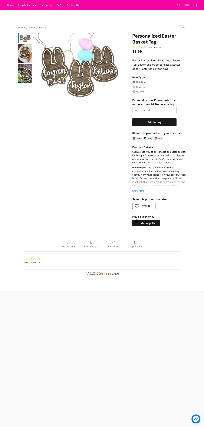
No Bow (140, 91)
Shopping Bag (135, 246)
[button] (179, 5)
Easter (42, 27)
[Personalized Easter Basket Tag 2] (25, 73)
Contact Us (73, 5)
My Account (68, 246)
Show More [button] (138, 190)
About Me (47, 5)
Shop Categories (27, 5)
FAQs (59, 5)
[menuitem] (179, 27)
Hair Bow (141, 82)
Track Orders (91, 246)
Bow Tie (140, 87)
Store (32, 27)
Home (10, 5)
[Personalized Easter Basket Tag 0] (25, 38)
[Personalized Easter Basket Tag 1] (25, 53)
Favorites (113, 246)
